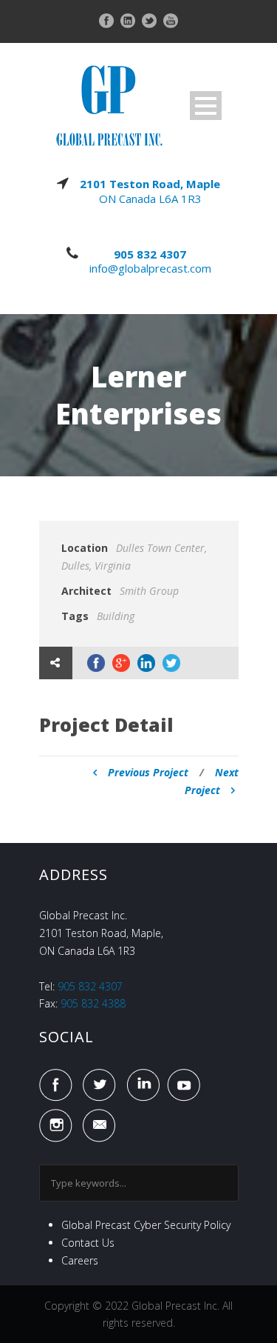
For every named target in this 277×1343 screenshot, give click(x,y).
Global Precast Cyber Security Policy (145, 1225)
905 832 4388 (93, 1003)
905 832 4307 (150, 254)
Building (115, 616)
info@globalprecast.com (150, 268)
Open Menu (206, 105)
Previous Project (148, 772)
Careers (79, 1260)
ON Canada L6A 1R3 (150, 198)
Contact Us (87, 1243)
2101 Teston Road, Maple (150, 183)
